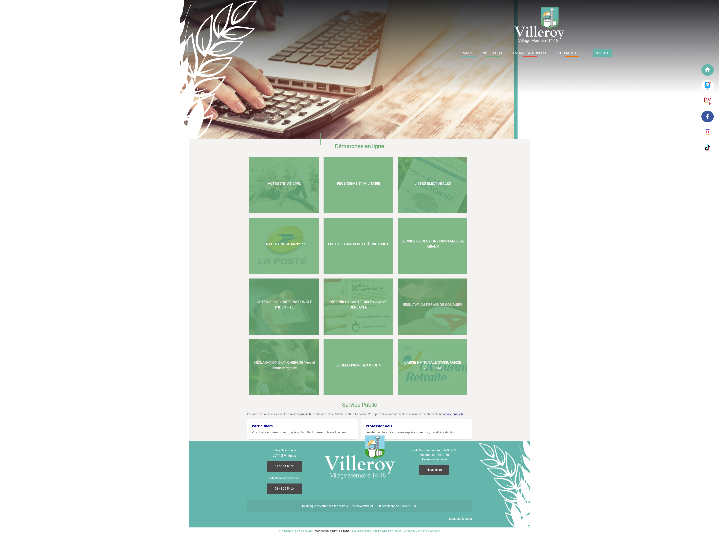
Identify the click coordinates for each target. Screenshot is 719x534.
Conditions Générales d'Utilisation (422, 530)
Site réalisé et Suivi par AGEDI (296, 530)
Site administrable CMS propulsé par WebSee (376, 530)
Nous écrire (434, 470)
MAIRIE (468, 53)
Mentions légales (460, 519)
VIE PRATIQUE (493, 53)
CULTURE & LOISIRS (570, 53)
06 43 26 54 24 (285, 488)
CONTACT (602, 53)
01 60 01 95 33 (285, 466)
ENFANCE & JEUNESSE (530, 53)
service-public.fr (453, 414)
